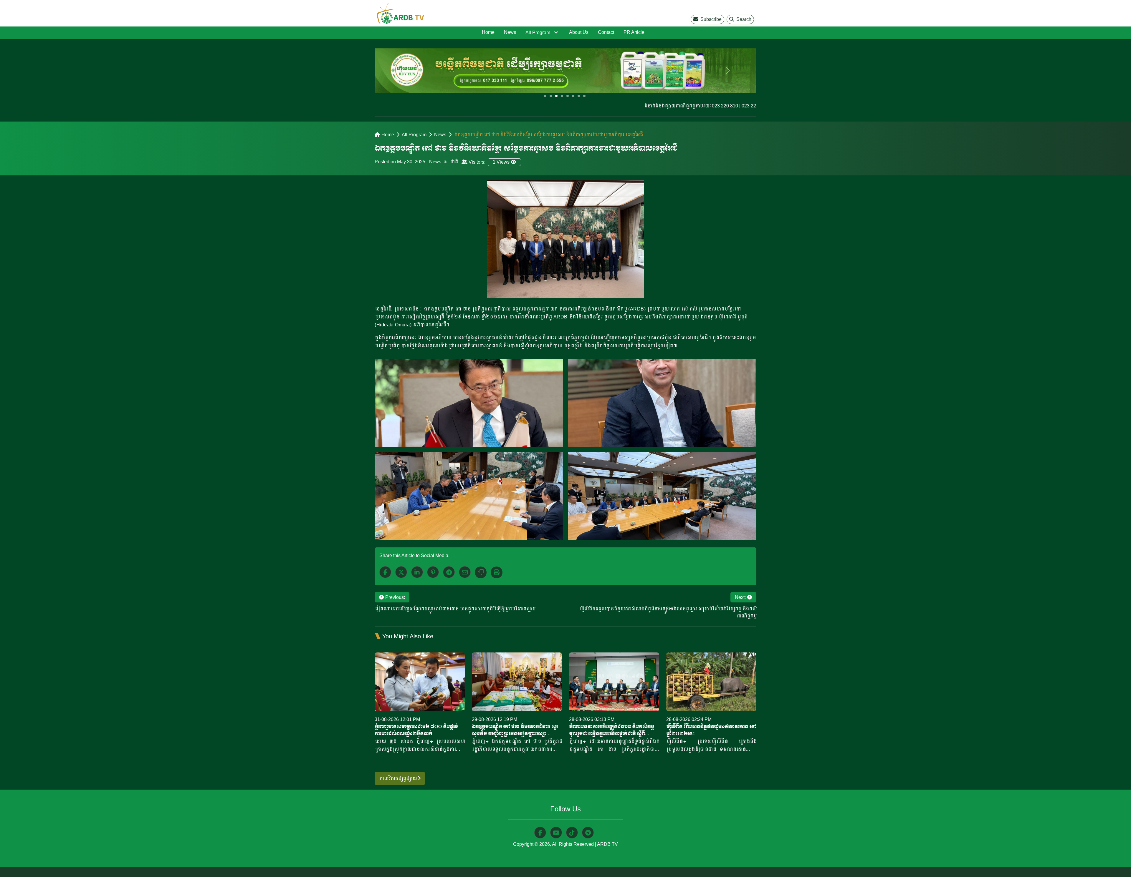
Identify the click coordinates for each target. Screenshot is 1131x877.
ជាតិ (454, 161)
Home (488, 32)
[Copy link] (481, 572)
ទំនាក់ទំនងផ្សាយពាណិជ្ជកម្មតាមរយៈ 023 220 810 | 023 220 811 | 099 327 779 (687, 105)
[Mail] (465, 572)
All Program (537, 32)
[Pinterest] (433, 572)
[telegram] (588, 832)
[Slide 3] (556, 96)
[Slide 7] (579, 96)
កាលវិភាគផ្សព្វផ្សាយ (398, 778)
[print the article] (496, 572)
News (510, 32)
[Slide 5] (567, 96)
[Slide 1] (545, 96)
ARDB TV (607, 844)
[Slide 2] (551, 96)
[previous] (403, 71)
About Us (578, 32)
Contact (606, 32)
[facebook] (385, 572)
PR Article (634, 32)
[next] (727, 71)
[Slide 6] (573, 96)
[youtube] (556, 832)
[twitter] (401, 572)
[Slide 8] (584, 96)
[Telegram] (449, 572)
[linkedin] (417, 572)
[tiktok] (572, 832)
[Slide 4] (562, 96)
